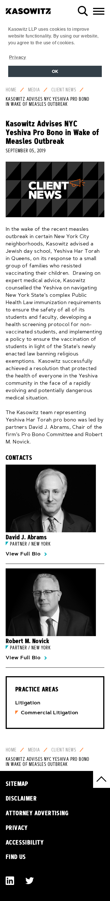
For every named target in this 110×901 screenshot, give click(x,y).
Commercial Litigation (49, 712)
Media (34, 89)
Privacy (17, 828)
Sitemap (17, 784)
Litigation (27, 703)
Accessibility (25, 842)
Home (11, 89)
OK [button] (55, 71)
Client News (63, 89)
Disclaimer (21, 798)
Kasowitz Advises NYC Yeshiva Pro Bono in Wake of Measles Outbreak (47, 101)
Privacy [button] (17, 57)
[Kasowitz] (28, 9)
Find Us (16, 857)
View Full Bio (23, 554)
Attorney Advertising (37, 813)
